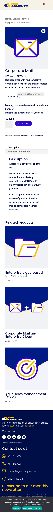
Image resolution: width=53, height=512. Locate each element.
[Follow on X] (9, 437)
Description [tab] (13, 147)
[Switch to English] (43, 4)
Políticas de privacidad (32, 508)
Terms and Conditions (12, 442)
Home (8, 19)
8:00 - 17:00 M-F (15, 478)
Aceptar (16, 508)
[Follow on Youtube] (24, 437)
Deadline (11, 96)
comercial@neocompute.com (22, 471)
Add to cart (23, 123)
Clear (19, 97)
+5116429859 (14, 456)
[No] (50, 504)
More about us (8, 431)
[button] (43, 31)
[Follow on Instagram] (19, 437)
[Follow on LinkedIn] (14, 437)
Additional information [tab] (19, 151)
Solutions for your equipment (32, 135)
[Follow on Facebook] (4, 437)
